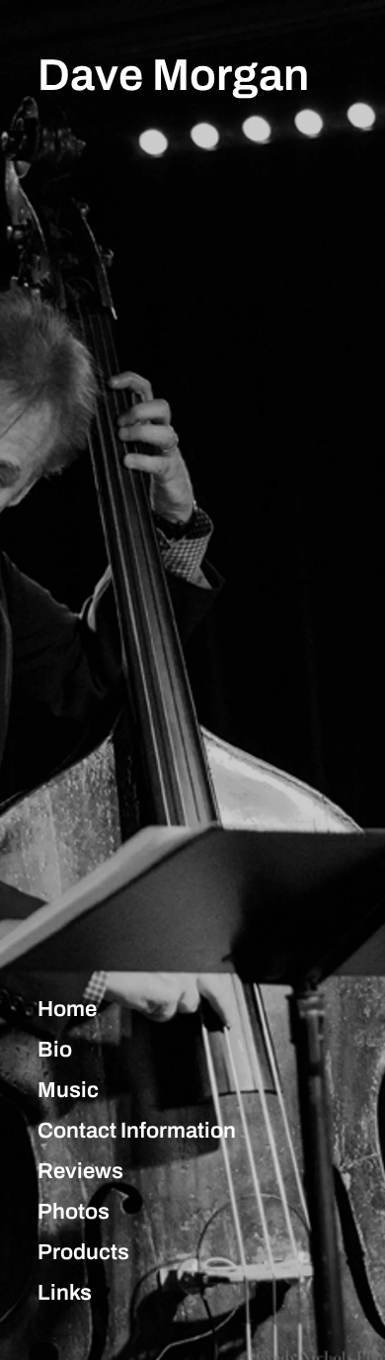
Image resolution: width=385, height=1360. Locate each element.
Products (83, 1252)
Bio (55, 1050)
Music (68, 1090)
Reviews (80, 1171)
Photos (74, 1212)
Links (65, 1293)
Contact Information (137, 1131)
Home (67, 1009)
